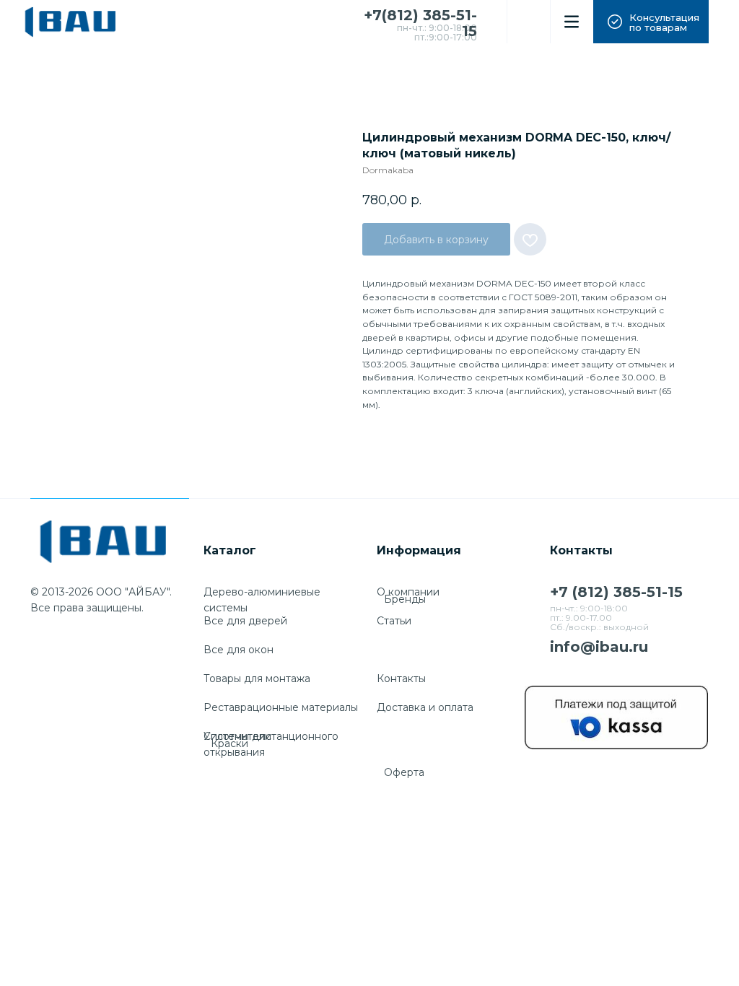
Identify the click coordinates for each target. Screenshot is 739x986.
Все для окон (239, 649)
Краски (229, 743)
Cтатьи (394, 620)
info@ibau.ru (599, 646)
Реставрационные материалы (281, 707)
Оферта (404, 772)
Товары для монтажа (257, 678)
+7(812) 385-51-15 (420, 23)
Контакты (401, 678)
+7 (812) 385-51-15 (616, 592)
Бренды (405, 599)
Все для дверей (245, 620)
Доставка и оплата (425, 707)
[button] (651, 21)
